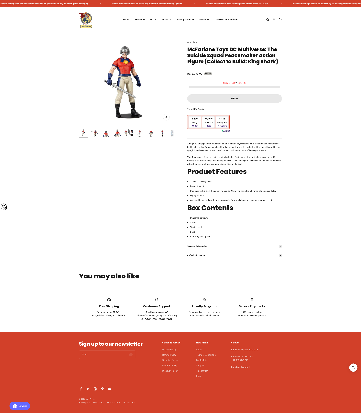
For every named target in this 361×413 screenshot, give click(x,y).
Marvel (138, 19)
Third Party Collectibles (226, 19)
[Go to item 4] (117, 133)
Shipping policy (129, 402)
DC (151, 19)
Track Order (202, 371)
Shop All (200, 365)
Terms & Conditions (206, 355)
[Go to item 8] (162, 133)
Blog (198, 376)
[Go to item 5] (128, 133)
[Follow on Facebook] (81, 389)
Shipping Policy (170, 360)
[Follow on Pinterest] (102, 389)
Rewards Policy (170, 365)
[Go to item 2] (94, 133)
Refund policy (84, 402)
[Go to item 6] (139, 133)
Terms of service (113, 402)
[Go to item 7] (151, 133)
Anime (165, 19)
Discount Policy (170, 371)
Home (126, 19)
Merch (202, 19)
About (199, 349)
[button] (353, 367)
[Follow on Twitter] (88, 389)
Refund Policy (169, 355)
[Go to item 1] (83, 133)
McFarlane (192, 42)
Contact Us (201, 360)
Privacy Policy (169, 349)
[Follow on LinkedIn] (110, 389)
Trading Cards (184, 19)
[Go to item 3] (106, 134)
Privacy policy (98, 402)
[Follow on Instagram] (95, 389)
